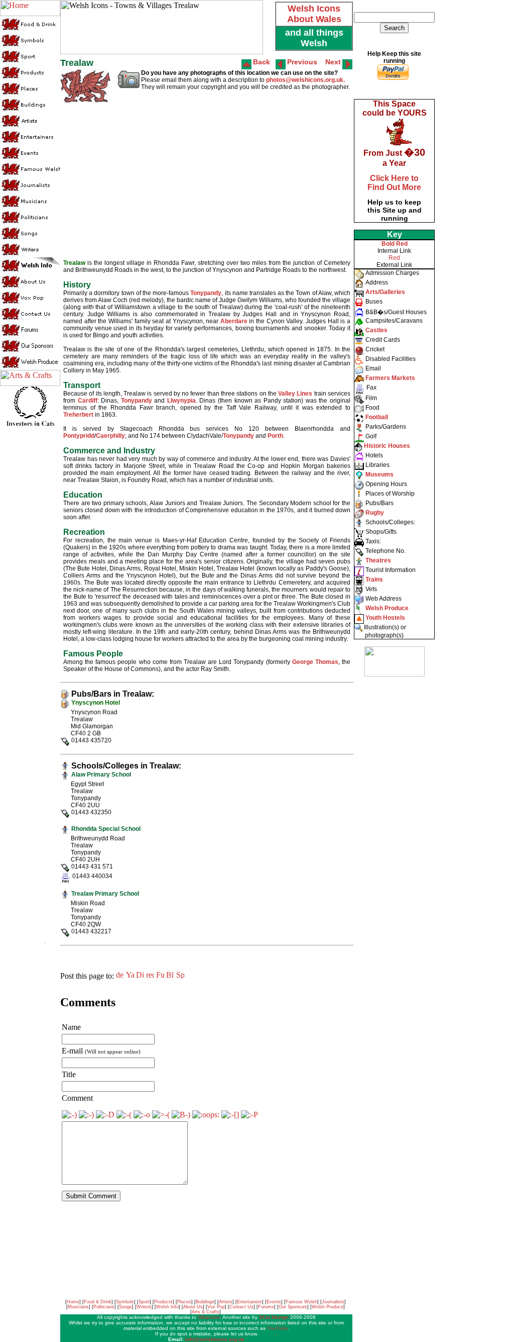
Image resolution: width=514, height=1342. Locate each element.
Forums (266, 1306)
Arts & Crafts (205, 1311)
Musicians (78, 1306)
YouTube (277, 1328)
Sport (144, 1301)
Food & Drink (97, 1301)
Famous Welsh (301, 1301)
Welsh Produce (327, 1306)
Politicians (103, 1306)
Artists (225, 1301)
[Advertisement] (393, 834)
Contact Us (241, 1306)
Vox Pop (216, 1306)
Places (184, 1301)
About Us (193, 1306)
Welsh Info (167, 1306)
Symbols (125, 1301)
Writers (144, 1306)
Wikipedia (209, 1317)
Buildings (205, 1301)
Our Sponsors (293, 1306)
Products (163, 1301)
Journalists (333, 1301)
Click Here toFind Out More (394, 182)
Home (73, 1301)
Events (274, 1301)
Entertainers (249, 1301)
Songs (125, 1306)
